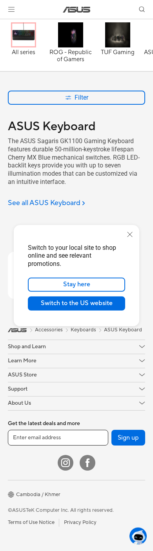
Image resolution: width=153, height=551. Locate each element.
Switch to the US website (77, 303)
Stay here (76, 284)
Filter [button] (81, 97)
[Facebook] (87, 463)
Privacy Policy (80, 522)
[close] (130, 234)
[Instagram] (65, 463)
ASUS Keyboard (123, 330)
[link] (77, 10)
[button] (11, 9)
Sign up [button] (128, 438)
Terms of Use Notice (31, 522)
